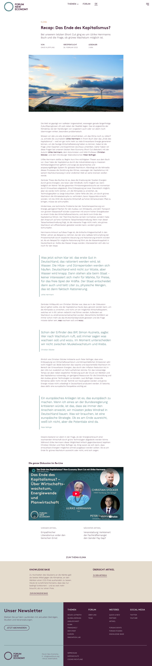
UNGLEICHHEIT (73, 621)
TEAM (90, 618)
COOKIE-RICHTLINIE (75, 659)
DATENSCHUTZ (73, 656)
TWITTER (133, 615)
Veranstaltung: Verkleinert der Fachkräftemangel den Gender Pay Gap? (97, 535)
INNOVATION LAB (74, 637)
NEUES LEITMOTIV (75, 615)
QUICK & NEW (114, 615)
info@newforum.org (51, 656)
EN (99, 4)
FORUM (86, 4)
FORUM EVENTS (115, 628)
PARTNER (112, 618)
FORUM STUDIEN (115, 631)
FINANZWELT (72, 628)
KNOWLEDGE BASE (116, 634)
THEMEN (72, 4)
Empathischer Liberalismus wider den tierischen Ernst (53, 535)
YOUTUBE (134, 618)
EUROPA (71, 634)
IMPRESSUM (72, 653)
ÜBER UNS (92, 615)
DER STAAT (72, 631)
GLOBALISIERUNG (74, 618)
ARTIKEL (112, 621)
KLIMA (70, 624)
